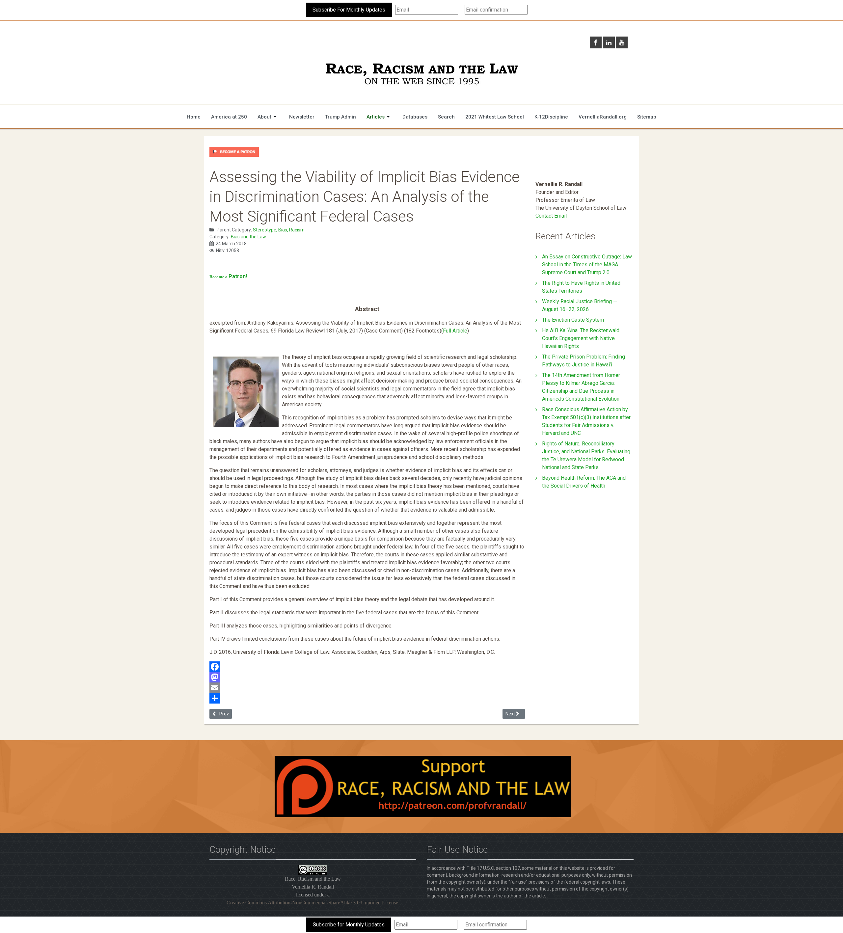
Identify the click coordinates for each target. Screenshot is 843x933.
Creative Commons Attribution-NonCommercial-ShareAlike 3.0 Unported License (312, 902)
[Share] (367, 698)
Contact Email (551, 216)
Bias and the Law (248, 236)
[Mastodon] (367, 677)
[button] (268, 116)
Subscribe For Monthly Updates (349, 10)
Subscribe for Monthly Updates (349, 924)
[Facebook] (367, 666)
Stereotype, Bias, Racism (279, 229)
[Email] (367, 687)
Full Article (455, 331)
